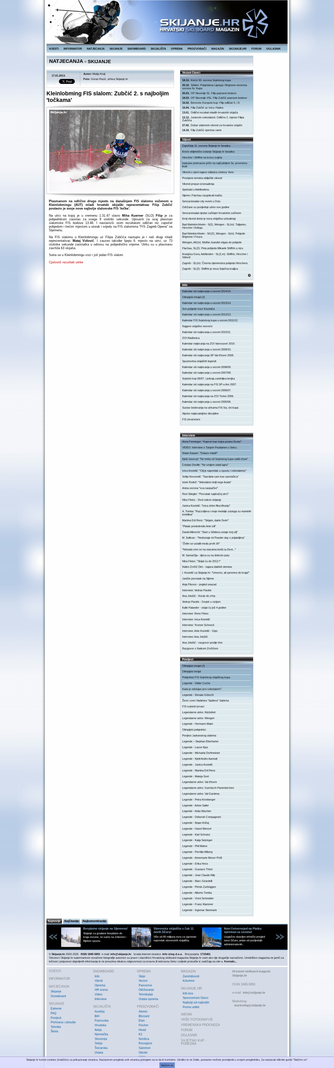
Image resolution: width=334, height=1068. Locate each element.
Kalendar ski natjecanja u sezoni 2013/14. (206, 302)
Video (98, 994)
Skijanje (56, 991)
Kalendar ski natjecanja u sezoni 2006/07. (206, 390)
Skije (142, 976)
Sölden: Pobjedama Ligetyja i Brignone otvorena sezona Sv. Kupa (214, 87)
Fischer (143, 1025)
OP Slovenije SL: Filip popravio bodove (209, 93)
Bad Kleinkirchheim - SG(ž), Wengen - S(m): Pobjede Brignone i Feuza (213, 235)
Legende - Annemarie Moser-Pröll (202, 857)
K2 (140, 1034)
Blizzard (144, 1016)
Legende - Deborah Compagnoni (201, 816)
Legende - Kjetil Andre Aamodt (199, 758)
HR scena (101, 989)
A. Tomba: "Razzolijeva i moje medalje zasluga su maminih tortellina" (216, 513)
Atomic (143, 1011)
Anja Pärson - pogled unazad (199, 584)
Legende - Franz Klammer (197, 904)
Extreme (56, 1008)
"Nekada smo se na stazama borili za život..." (209, 549)
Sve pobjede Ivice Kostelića (198, 308)
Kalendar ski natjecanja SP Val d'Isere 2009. (208, 355)
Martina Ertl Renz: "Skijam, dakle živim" (205, 520)
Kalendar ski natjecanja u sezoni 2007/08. (206, 372)
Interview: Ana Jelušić (195, 636)
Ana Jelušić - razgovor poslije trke (202, 642)
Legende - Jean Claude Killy (198, 875)
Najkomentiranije (94, 921)
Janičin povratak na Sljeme (198, 578)
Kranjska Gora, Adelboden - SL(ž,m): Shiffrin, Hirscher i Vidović (215, 256)
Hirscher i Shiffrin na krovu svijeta (202, 157)
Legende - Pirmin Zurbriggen (199, 886)
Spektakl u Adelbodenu (195, 189)
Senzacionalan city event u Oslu (201, 201)
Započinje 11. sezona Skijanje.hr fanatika (206, 145)
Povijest (56, 1018)
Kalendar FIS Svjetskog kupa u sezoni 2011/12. (210, 320)
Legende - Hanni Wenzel (196, 828)
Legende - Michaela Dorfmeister (201, 752)
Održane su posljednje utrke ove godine (205, 207)
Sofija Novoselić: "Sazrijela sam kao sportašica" (210, 476)
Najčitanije (71, 921)
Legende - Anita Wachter (196, 811)
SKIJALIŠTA (158, 48)
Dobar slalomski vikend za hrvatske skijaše (212, 125)
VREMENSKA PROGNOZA (200, 1024)
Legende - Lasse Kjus (195, 747)
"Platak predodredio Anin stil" (199, 526)
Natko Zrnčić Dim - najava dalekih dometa (207, 566)
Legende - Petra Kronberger (198, 799)
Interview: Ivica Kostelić (196, 619)
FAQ (53, 1013)
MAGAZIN (217, 48)
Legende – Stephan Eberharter (200, 741)
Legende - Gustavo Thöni (197, 869)
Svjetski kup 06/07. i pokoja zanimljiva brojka (208, 378)
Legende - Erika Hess (195, 863)
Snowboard (58, 996)
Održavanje (146, 989)
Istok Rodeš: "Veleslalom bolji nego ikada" (206, 482)
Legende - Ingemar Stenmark (199, 910)
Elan (142, 1020)
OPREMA (177, 48)
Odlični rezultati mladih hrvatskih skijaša (210, 112)
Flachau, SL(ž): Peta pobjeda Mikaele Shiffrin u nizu (212, 248)
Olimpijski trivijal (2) (193, 665)
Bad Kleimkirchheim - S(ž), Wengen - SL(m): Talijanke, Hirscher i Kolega (214, 226)
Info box (188, 993)
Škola (54, 1031)
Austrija (100, 1011)
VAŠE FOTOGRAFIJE (197, 1019)
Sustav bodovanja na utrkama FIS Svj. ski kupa (210, 407)
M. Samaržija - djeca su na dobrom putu (205, 555)
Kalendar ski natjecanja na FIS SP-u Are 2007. (209, 384)
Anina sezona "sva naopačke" (200, 488)
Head (142, 1030)
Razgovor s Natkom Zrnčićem (200, 648)
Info (97, 976)
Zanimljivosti (191, 976)
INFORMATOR (73, 48)
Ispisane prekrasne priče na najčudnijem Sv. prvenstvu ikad (214, 165)
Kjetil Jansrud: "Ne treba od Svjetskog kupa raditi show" (215, 458)
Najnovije (54, 921)
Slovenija (101, 1039)
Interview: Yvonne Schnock (198, 624)
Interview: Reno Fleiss (195, 613)
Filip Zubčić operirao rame (202, 130)
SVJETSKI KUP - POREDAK (193, 1042)
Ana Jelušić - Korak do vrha (198, 595)
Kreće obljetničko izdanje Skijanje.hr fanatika (208, 151)
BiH (97, 1016)
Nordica (144, 1039)
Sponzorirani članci (195, 998)
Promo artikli (191, 1007)
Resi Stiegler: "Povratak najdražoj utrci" (205, 493)
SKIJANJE (116, 48)
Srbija (98, 1043)
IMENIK (186, 1014)
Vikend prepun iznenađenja (198, 183)
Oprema (100, 985)
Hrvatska (100, 1025)
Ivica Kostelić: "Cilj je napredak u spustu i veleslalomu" (214, 470)
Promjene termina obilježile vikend (202, 178)
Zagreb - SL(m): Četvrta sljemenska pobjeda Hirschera (214, 263)
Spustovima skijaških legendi (199, 361)
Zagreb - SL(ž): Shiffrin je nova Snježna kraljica (210, 268)
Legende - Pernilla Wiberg (197, 851)
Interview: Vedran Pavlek (197, 590)
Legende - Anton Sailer (195, 805)
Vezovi (143, 980)
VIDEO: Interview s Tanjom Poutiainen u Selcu (209, 447)
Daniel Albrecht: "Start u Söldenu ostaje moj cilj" (210, 532)
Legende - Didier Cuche (196, 683)
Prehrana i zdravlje (63, 1022)
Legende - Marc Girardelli (197, 880)
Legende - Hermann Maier (197, 723)
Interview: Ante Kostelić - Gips (200, 630)
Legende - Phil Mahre (194, 846)
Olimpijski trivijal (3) (193, 297)
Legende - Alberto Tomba (197, 892)
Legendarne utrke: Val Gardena (200, 793)
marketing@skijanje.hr (250, 1005)
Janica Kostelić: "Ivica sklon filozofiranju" (206, 505)
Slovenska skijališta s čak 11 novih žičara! (174, 930)
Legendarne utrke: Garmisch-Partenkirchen (208, 787)
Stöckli (143, 1052)
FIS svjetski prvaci (193, 706)
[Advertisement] (110, 315)
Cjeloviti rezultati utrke (66, 262)
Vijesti (99, 980)
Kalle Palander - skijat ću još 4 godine (204, 607)
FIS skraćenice (191, 419)
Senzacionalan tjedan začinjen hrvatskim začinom (211, 212)
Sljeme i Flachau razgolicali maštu (202, 195)
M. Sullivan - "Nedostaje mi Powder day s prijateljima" (213, 537)
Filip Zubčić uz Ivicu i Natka (202, 107)
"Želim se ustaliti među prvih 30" (201, 543)
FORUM (256, 48)
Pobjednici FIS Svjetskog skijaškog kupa (206, 677)
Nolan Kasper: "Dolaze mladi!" (200, 453)
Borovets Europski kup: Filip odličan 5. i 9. (211, 102)
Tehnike (56, 1027)
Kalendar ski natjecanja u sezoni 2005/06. (206, 401)
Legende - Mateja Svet (195, 776)
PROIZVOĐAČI (197, 48)
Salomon (145, 1048)
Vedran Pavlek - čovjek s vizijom (201, 601)
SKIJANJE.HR (237, 48)
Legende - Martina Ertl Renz (198, 770)
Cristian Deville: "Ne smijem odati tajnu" (205, 464)
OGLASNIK (273, 48)
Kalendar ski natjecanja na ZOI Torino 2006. (208, 396)
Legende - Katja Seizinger (197, 840)
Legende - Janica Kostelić (197, 764)
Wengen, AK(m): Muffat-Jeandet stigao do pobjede (212, 242)
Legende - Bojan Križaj (195, 822)
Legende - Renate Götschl (197, 694)
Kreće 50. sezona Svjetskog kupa (206, 80)
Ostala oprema (148, 999)
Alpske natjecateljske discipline (200, 413)
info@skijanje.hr (254, 992)
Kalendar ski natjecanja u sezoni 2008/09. (206, 367)
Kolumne (189, 980)
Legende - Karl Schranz (196, 834)
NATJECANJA (96, 48)
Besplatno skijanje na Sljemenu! (105, 928)
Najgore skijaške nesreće (197, 326)
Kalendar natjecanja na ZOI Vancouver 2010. (208, 343)
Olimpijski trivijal (191, 671)
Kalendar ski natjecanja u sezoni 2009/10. (206, 349)
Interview (101, 999)
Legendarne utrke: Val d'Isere (199, 781)
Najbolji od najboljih (196, 1002)
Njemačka (101, 1034)
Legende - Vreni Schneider (198, 898)
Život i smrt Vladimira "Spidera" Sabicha (205, 700)
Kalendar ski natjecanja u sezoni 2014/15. (206, 291)
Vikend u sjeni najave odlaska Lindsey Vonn (208, 172)
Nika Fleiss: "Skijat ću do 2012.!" (201, 561)
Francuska (102, 1020)
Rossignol (145, 1043)
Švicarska (101, 1048)
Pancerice (145, 985)
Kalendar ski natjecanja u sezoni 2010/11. (206, 332)
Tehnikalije (146, 994)
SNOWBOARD (136, 48)
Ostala (99, 1052)
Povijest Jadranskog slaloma (199, 735)
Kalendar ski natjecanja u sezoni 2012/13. (206, 314)
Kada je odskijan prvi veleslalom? (201, 689)
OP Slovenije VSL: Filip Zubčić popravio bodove (214, 97)
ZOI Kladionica (191, 337)
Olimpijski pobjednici (194, 729)
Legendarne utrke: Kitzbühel (198, 712)
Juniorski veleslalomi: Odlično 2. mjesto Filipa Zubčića (213, 119)
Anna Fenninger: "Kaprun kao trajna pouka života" (211, 441)
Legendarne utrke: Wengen (198, 718)
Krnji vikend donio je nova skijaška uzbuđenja (209, 218)
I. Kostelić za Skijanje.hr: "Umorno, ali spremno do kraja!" (215, 572)
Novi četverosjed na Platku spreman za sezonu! (242, 930)
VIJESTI (54, 48)
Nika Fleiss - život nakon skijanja (201, 499)
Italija (98, 1030)
